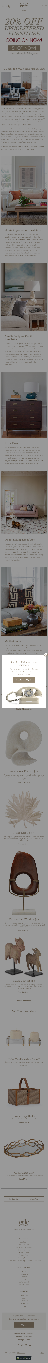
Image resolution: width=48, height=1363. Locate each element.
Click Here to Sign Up (24, 680)
